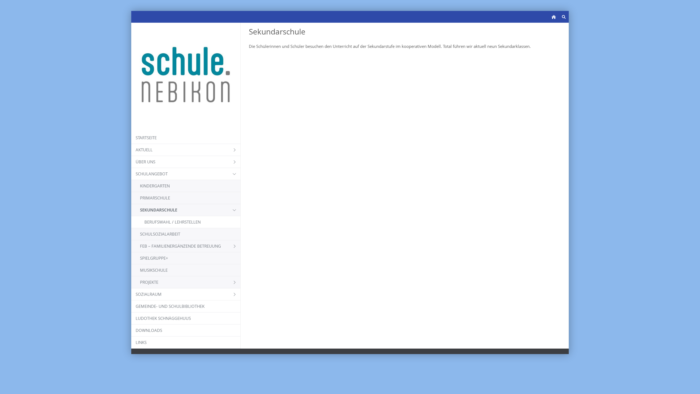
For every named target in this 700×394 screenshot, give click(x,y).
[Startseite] (554, 17)
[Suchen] (564, 17)
